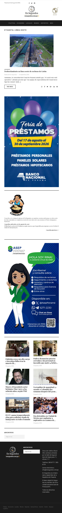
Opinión (41, 507)
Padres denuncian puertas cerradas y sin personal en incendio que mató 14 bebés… (45, 360)
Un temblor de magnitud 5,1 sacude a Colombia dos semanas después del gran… (45, 389)
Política (12, 23)
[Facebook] (29, 3)
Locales (29, 23)
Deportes (44, 23)
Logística (5, 508)
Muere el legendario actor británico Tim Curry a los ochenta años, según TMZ (17, 389)
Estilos (46, 507)
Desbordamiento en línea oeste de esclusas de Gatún (25, 71)
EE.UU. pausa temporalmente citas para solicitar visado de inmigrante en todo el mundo (18, 417)
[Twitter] (32, 3)
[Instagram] (34, 3)
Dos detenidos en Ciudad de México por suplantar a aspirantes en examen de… (45, 418)
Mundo (36, 23)
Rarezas (51, 507)
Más (51, 23)
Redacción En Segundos (10, 74)
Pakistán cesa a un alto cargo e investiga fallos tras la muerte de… (18, 361)
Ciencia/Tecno (34, 507)
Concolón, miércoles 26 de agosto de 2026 (16, 224)
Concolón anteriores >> (52, 230)
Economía (20, 23)
